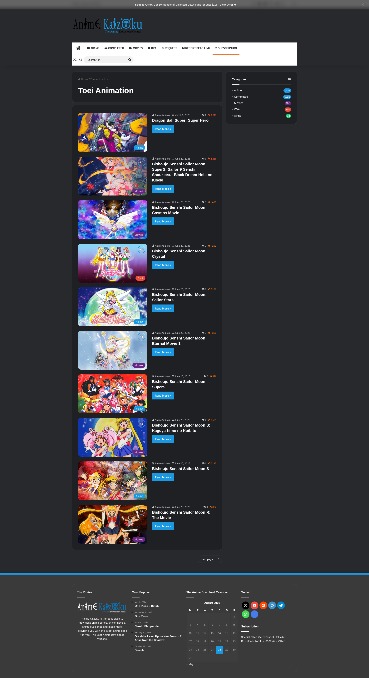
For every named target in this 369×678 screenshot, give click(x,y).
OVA (153, 48)
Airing (94, 48)
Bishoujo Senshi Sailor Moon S (180, 469)
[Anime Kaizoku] (107, 25)
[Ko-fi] (254, 614)
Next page (207, 559)
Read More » (163, 129)
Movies (137, 48)
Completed (115, 48)
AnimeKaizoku (162, 115)
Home (84, 79)
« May (190, 664)
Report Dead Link (197, 48)
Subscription (227, 48)
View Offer (227, 4)
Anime (238, 90)
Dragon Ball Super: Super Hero (180, 120)
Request (170, 48)
